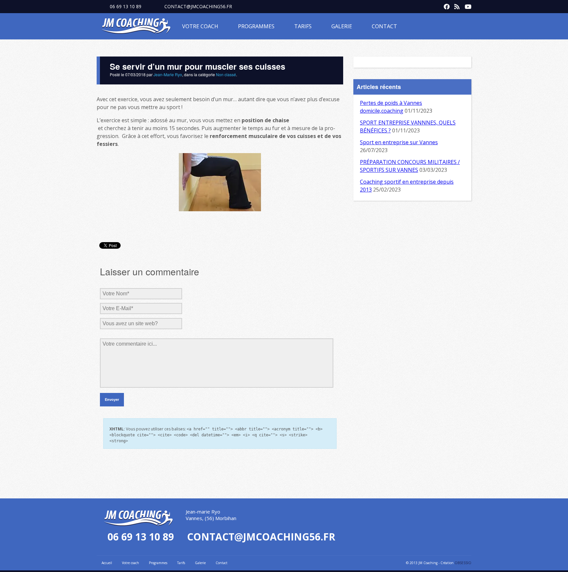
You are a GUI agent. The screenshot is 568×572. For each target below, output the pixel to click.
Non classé (226, 74)
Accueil (107, 563)
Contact (384, 26)
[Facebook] (445, 5)
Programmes (256, 26)
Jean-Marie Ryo (168, 74)
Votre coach (200, 26)
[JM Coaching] (136, 27)
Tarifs (303, 26)
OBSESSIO (463, 563)
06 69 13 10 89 (125, 6)
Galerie (341, 26)
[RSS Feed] (455, 5)
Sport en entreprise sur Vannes (399, 142)
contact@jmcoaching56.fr (198, 6)
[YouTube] (466, 5)
